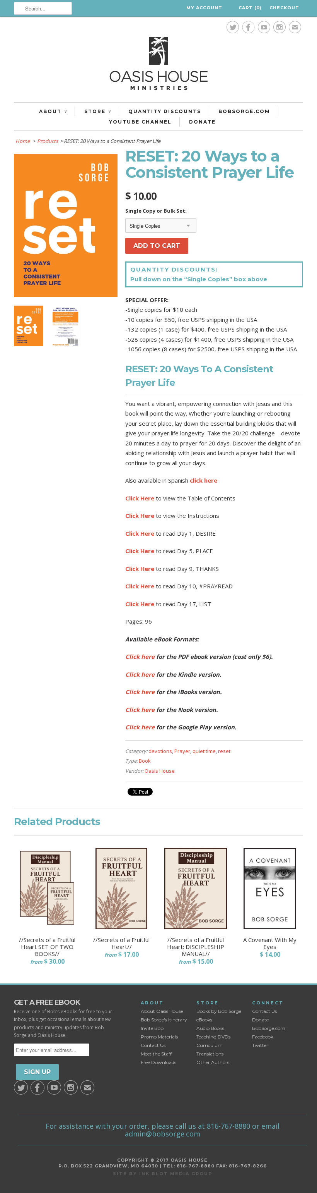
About (53, 111)
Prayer (182, 751)
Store (97, 111)
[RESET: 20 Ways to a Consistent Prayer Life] (66, 295)
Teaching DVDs (213, 1037)
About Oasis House (162, 1011)
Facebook (262, 1037)
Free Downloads (158, 1062)
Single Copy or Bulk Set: (156, 210)
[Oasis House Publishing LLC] (158, 65)
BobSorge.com (268, 1028)
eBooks (204, 1020)
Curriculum (209, 1045)
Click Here (139, 498)
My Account (204, 7)
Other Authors (212, 1062)
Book (145, 760)
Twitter (260, 1045)
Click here (140, 656)
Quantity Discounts (164, 111)
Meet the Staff (156, 1054)
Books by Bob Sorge (218, 1011)
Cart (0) (250, 7)
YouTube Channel (140, 122)
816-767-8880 (228, 1126)
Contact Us (153, 1045)
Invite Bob (152, 1028)
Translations (209, 1054)
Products (47, 141)
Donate (202, 122)
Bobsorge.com (244, 111)
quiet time (204, 751)
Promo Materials (159, 1037)
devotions (160, 751)
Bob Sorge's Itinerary (164, 1020)
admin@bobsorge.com (162, 1133)
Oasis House (160, 770)
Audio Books (210, 1028)
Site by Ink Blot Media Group (162, 1173)
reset (224, 751)
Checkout (284, 7)
